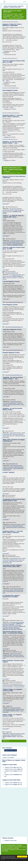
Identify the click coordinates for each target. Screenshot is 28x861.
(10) (13, 775)
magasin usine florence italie (8, 685)
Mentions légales (11, 845)
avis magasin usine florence (19, 686)
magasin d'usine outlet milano (15, 524)
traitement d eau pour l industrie (13, 624)
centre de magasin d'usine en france (11, 242)
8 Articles (6, 82)
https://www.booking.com (12, 463)
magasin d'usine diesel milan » (10, 139)
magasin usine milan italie (16, 735)
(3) (13, 771)
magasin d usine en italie (9, 709)
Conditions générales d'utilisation (12, 846)
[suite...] (18, 49)
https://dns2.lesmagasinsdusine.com (14, 326)
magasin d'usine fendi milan (10, 85)
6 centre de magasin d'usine (16, 240)
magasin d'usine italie (15, 707)
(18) (14, 769)
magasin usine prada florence (8, 686)
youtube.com (9, 706)
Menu (24, 1)
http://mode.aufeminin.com (11, 272)
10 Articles (6, 109)
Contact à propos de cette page (10, 848)
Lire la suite (5, 203)
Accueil (4, 845)
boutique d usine (7, 655)
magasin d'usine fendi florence (11, 277)
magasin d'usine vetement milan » (11, 88)
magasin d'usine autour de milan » (11, 113)
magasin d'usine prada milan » (10, 58)
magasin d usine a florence (19, 685)
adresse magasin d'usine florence (16, 683)
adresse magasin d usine (12, 710)
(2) (13, 782)
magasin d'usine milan (19, 210)
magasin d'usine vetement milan (9, 403)
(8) (13, 784)
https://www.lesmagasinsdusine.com (14, 302)
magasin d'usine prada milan (18, 434)
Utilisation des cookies (20, 846)
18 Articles (6, 51)
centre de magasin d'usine (14, 245)
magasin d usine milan (7, 211)
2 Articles (6, 160)
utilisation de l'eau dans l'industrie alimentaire (14, 627)
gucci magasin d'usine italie (15, 274)
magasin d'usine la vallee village (16, 588)
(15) (13, 767)
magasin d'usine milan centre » (10, 21)
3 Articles (6, 137)
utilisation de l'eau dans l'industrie (12, 629)
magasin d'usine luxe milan (10, 54)
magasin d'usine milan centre (16, 208)
